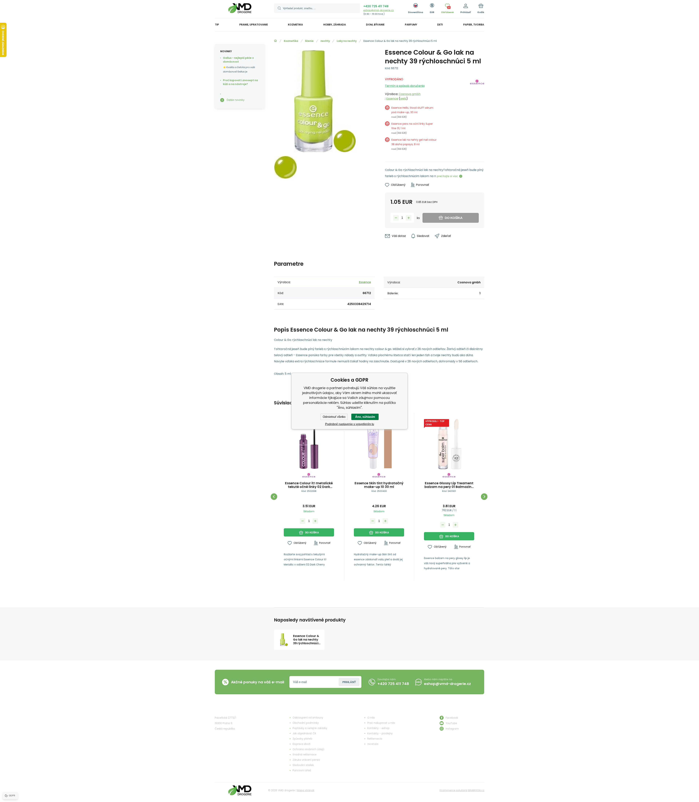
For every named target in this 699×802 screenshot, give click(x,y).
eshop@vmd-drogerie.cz (378, 10)
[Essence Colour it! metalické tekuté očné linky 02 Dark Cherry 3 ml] (309, 444)
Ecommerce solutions (453, 790)
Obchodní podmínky (306, 723)
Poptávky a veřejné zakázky (310, 728)
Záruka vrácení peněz (306, 760)
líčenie (309, 41)
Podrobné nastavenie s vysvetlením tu (349, 424)
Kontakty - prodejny (380, 733)
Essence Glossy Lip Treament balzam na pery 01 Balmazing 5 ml (449, 485)
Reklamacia (374, 738)
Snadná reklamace (305, 754)
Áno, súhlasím (365, 416)
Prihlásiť (349, 682)
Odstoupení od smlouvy (308, 717)
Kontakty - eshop (378, 728)
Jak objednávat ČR (304, 733)
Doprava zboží (301, 744)
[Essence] (477, 115)
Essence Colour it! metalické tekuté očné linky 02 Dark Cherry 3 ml (309, 485)
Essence (392, 98)
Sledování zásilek (303, 765)
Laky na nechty (347, 41)
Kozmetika (291, 41)
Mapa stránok (305, 790)
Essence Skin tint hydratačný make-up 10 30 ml (379, 485)
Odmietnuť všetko (334, 416)
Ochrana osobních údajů (308, 749)
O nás (371, 717)
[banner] (240, 9)
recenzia (372, 744)
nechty (325, 41)
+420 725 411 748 (375, 6)
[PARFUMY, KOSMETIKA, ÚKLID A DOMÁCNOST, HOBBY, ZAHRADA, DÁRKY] (275, 40)
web (403, 98)
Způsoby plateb (302, 738)
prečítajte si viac (447, 176)
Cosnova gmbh (409, 94)
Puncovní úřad (302, 770)
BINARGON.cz (476, 790)
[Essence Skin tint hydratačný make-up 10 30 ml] (379, 444)
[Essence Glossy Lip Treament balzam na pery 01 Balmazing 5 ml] (449, 444)
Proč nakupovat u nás (381, 723)
